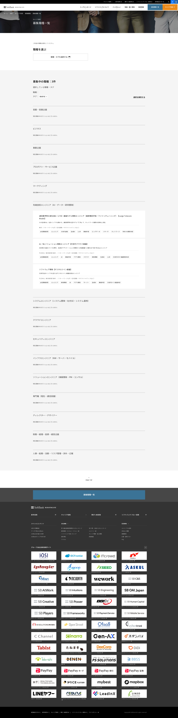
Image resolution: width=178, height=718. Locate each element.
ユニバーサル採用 (126, 528)
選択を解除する (139, 97)
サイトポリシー (93, 712)
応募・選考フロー (126, 536)
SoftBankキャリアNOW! (37, 536)
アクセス (63, 539)
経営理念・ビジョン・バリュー (69, 531)
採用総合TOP (159, 2)
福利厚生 (63, 536)
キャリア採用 (107, 2)
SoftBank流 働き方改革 (37, 534)
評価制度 (91, 536)
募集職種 (28, 13)
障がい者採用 (128, 2)
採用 (11, 13)
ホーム (6, 13)
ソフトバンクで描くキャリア (69, 534)
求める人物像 (125, 531)
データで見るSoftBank (37, 531)
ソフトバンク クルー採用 (144, 2)
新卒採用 (118, 2)
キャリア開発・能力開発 (95, 534)
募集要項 (124, 534)
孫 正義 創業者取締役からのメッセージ (71, 528)
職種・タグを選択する (59, 57)
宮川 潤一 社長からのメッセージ (97, 528)
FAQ (123, 539)
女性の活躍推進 (35, 528)
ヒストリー (92, 531)
